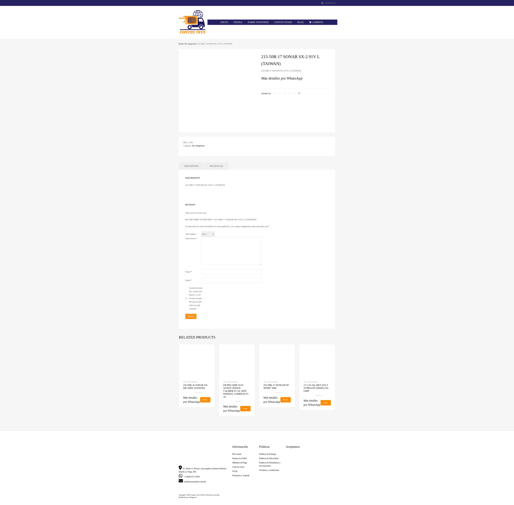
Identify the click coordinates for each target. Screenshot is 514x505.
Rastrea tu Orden (239, 458)
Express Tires (195, 495)
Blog (300, 22)
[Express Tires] (192, 33)
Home (181, 44)
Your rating (190, 234)
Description (191, 166)
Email (188, 280)
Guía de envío (238, 467)
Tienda (237, 22)
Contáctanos (283, 22)
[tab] (191, 166)
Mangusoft (192, 497)
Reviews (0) (216, 166)
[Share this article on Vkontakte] (294, 93)
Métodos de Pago (239, 463)
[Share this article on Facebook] (275, 93)
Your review (191, 238)
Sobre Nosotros (258, 22)
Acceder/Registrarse (329, 3)
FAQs (234, 471)
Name (188, 272)
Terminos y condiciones (269, 470)
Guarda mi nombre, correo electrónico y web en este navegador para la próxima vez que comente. (196, 298)
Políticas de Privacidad (268, 458)
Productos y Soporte (241, 475)
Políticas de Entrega (267, 454)
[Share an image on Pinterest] (289, 93)
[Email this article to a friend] (299, 93)
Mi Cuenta (236, 454)
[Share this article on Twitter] (280, 93)
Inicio (224, 22)
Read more (205, 400)
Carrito (317, 22)
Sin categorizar (190, 44)
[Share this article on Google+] (284, 93)
